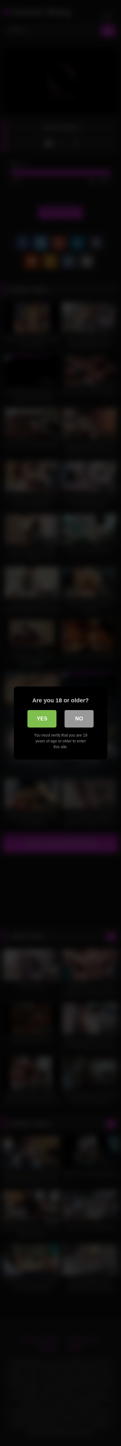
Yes (42, 718)
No (79, 718)
